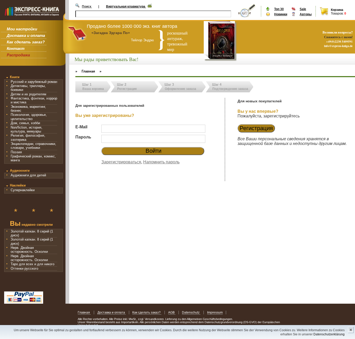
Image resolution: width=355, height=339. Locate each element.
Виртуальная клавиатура (126, 6)
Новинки (280, 14)
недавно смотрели (31, 224)
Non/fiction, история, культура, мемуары (26, 129)
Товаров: (337, 13)
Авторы (306, 14)
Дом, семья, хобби (25, 123)
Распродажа (18, 55)
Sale (303, 9)
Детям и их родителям (28, 94)
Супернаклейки (23, 190)
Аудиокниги (20, 170)
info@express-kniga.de (338, 46)
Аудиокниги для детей (28, 175)
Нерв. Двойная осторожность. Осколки (29, 250)
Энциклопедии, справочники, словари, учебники (33, 146)
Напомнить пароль (161, 162)
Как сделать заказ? (26, 42)
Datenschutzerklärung (329, 334)
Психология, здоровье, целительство (29, 117)
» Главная (85, 71)
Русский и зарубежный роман (34, 82)
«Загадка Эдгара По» (110, 33)
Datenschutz (191, 312)
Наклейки (18, 185)
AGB (171, 312)
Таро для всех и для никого (32, 264)
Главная (84, 312)
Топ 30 (279, 9)
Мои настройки (22, 29)
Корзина (337, 10)
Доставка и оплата (26, 35)
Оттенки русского (24, 268)
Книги (14, 77)
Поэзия (16, 152)
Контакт (15, 48)
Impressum (215, 312)
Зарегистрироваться (121, 162)
